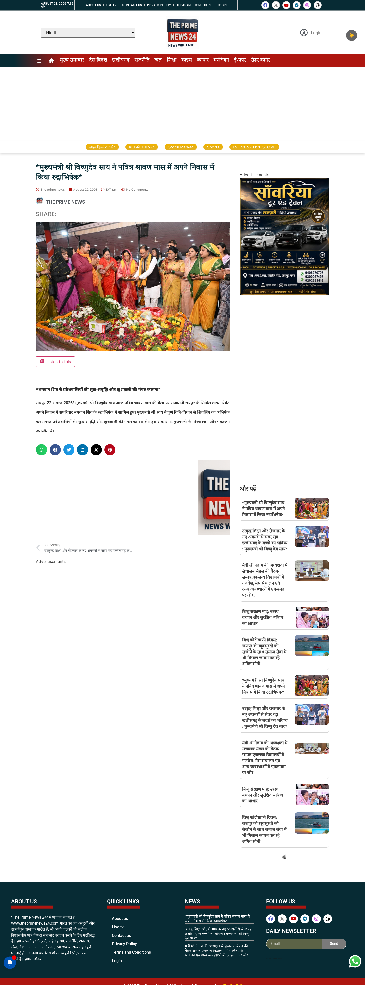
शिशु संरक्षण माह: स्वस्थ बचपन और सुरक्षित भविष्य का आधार (262, 618)
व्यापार (203, 60)
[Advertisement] (182, 104)
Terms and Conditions (194, 5)
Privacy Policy (159, 5)
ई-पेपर (240, 60)
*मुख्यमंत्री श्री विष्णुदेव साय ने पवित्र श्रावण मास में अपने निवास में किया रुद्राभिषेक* (263, 509)
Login (222, 5)
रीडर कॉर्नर (260, 60)
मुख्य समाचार (72, 60)
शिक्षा (171, 60)
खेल (158, 60)
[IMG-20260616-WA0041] (284, 293)
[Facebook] (265, 5)
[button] (41, 449)
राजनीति (142, 60)
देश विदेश (98, 60)
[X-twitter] (276, 5)
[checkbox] (351, 35)
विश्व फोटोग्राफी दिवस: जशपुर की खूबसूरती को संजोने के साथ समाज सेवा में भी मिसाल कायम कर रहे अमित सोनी (264, 652)
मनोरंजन (221, 60)
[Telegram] (297, 5)
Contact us (132, 5)
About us (93, 5)
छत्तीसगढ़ (121, 60)
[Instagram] (307, 5)
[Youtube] (286, 5)
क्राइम (186, 60)
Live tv (111, 5)
